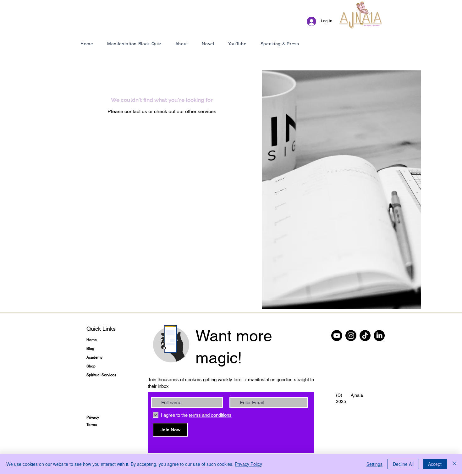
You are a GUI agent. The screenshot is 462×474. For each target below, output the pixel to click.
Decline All (403, 464)
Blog (90, 348)
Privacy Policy (248, 464)
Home (91, 340)
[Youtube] (336, 335)
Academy (94, 357)
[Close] (454, 464)
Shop (91, 366)
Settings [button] (374, 464)
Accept (435, 464)
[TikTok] (365, 335)
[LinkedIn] (379, 335)
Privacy (92, 417)
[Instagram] (350, 335)
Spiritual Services (101, 375)
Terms (91, 424)
